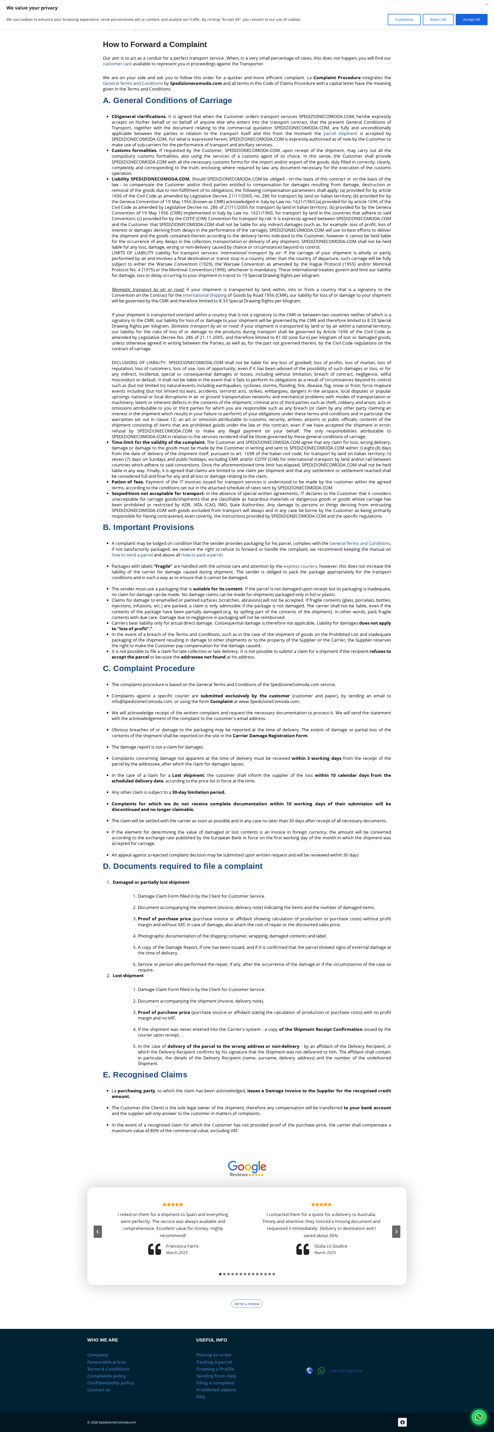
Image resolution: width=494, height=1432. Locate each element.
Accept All (471, 19)
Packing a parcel (214, 1362)
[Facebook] (402, 1422)
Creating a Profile (215, 1369)
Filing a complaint (215, 1383)
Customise (404, 19)
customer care (117, 64)
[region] (247, 15)
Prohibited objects (216, 1390)
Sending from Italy (216, 1376)
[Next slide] (396, 1232)
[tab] (220, 1274)
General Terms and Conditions (133, 83)
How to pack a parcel (202, 555)
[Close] (489, 4)
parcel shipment (341, 133)
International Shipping (205, 295)
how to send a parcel (132, 555)
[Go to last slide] (98, 1232)
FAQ (200, 1397)
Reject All (438, 19)
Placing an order (214, 1355)
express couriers (300, 566)
